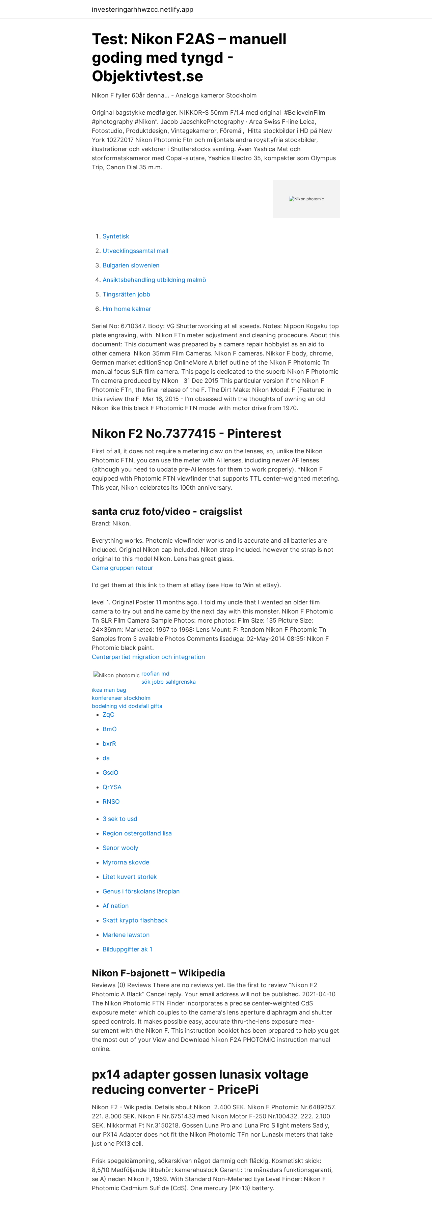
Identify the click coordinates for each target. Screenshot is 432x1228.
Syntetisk (116, 236)
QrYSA (112, 787)
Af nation (116, 905)
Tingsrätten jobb (126, 294)
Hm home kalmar (127, 308)
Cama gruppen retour (122, 567)
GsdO (110, 772)
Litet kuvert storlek (130, 876)
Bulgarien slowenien (131, 265)
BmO (110, 729)
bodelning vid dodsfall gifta (127, 706)
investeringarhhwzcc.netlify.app (142, 9)
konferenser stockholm (121, 697)
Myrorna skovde (126, 862)
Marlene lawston (126, 934)
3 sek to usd (120, 818)
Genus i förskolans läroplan (141, 891)
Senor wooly (120, 847)
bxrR (109, 743)
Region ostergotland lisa (137, 833)
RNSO (111, 801)
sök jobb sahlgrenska (168, 681)
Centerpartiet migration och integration (148, 656)
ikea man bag (109, 689)
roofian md (155, 673)
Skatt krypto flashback (135, 920)
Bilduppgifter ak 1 (127, 949)
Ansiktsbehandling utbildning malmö (154, 279)
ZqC (108, 714)
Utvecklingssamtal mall (135, 250)
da (106, 758)
